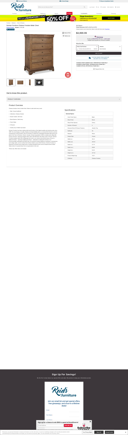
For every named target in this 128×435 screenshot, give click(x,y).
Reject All (99, 432)
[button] (90, 7)
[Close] (125, 432)
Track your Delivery (22, 1)
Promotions (99, 13)
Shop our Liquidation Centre (106, 1)
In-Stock (69, 13)
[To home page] (21, 7)
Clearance (84, 13)
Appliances (42, 13)
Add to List (67, 35)
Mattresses (28, 13)
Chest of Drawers (21, 23)
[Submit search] (84, 7)
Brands (56, 13)
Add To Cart (98, 53)
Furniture (14, 13)
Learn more (107, 38)
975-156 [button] (22, 27)
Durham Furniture (10, 27)
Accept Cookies (109, 432)
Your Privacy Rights (87, 432)
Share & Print (67, 32)
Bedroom (14, 23)
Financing (113, 13)
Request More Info (99, 69)
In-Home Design (64, 1)
